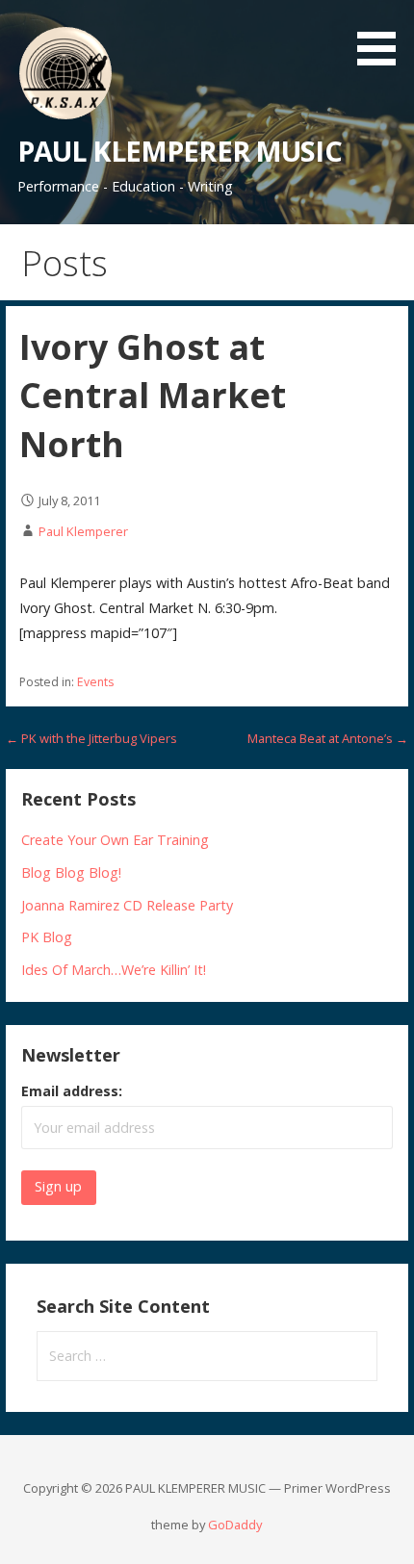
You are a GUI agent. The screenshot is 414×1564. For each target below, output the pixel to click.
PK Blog (46, 937)
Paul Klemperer (83, 531)
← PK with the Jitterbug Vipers (91, 738)
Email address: (71, 1091)
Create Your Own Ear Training (115, 840)
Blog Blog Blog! (71, 872)
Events (95, 682)
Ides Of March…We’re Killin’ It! (113, 970)
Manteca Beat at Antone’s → (327, 738)
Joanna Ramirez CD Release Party (127, 905)
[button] (383, 36)
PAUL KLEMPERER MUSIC (179, 150)
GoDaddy (235, 1524)
